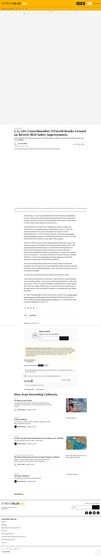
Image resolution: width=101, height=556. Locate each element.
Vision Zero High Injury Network (52, 257)
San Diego (16, 436)
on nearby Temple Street (41, 299)
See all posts (18, 494)
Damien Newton (22, 409)
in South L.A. (56, 299)
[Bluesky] (94, 512)
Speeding (32, 455)
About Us (3, 521)
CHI (18, 548)
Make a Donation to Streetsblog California (11, 527)
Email (41, 338)
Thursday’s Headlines (21, 476)
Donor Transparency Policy (7, 533)
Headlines (16, 417)
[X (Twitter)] (90, 512)
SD (20, 8)
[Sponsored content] (50, 68)
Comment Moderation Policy (8, 539)
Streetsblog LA (18, 128)
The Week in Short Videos (23, 401)
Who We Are (4, 524)
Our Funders (4, 530)
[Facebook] (86, 512)
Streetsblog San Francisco (22, 455)
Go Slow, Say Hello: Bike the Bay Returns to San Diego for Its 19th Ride (39, 438)
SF (23, 8)
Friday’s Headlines (20, 419)
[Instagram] (98, 512)
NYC (12, 548)
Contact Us (4, 542)
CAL (2, 548)
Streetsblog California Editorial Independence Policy (13, 536)
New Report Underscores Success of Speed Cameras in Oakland (36, 457)
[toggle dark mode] (89, 3)
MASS (15, 548)
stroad (74, 284)
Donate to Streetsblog (7, 8)
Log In (79, 3)
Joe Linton (23, 143)
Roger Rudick (21, 464)
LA (16, 8)
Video (15, 398)
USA (26, 8)
